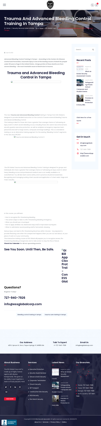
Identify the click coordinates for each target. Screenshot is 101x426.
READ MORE (10, 399)
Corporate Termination (38, 380)
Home (8, 28)
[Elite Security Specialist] (50, 5)
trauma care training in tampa (55, 315)
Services (45, 422)
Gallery (64, 422)
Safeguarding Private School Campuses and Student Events (85, 86)
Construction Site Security (39, 392)
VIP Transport (34, 388)
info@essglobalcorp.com (23, 304)
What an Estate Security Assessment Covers (84, 73)
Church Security (35, 384)
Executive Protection (37, 369)
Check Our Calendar (12, 243)
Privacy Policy (55, 422)
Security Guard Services (38, 373)
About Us (38, 422)
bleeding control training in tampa (29, 315)
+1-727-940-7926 (60, 345)
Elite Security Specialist (42, 419)
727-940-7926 (14, 298)
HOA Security (34, 395)
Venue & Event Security (38, 377)
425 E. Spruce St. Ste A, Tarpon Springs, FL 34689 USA (26, 345)
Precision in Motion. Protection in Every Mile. (85, 101)
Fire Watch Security (36, 399)
